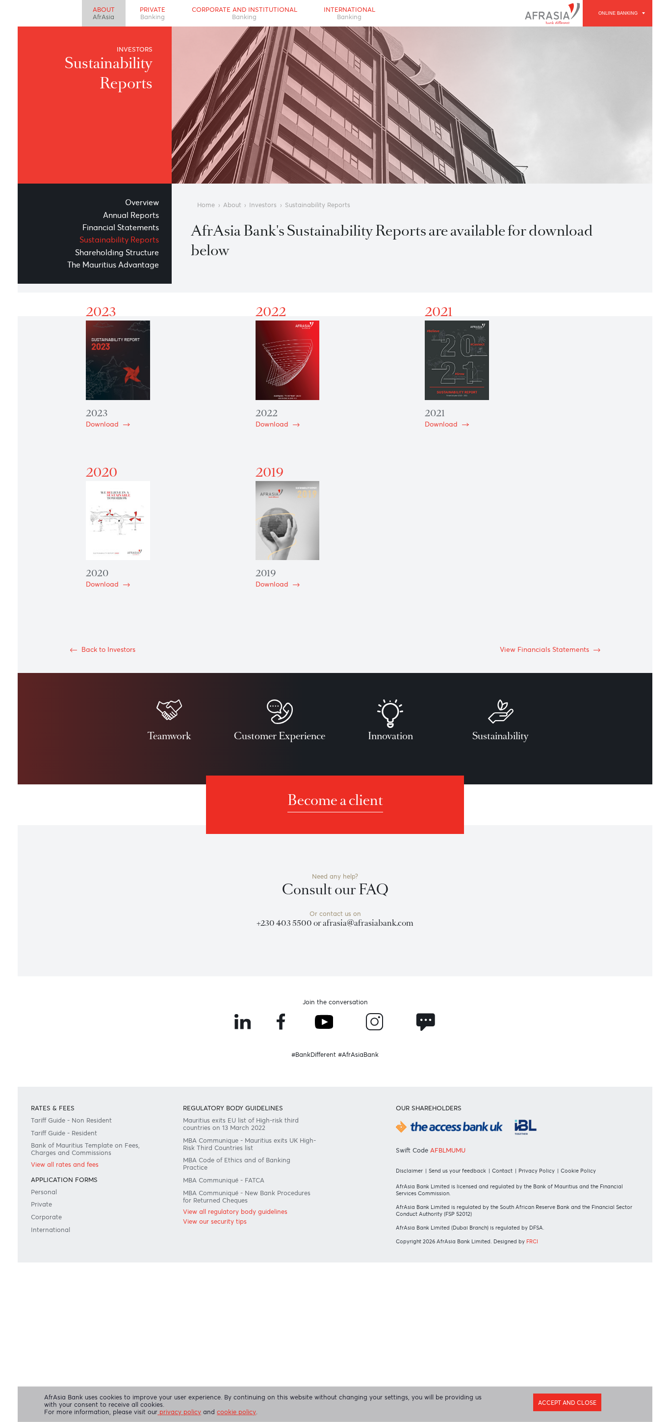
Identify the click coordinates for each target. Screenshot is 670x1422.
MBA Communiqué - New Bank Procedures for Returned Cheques (246, 1196)
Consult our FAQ (335, 889)
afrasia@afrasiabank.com (368, 923)
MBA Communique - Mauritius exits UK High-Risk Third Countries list (249, 1144)
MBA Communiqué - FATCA (223, 1180)
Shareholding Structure (117, 252)
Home (206, 205)
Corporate (46, 1217)
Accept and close (567, 1402)
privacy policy (179, 1412)
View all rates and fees (65, 1164)
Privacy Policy (536, 1170)
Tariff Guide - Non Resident (71, 1120)
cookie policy (236, 1412)
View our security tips (215, 1221)
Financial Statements (120, 227)
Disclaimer (409, 1170)
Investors (263, 205)
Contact (502, 1170)
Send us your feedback (457, 1170)
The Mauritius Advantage (113, 264)
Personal (44, 1192)
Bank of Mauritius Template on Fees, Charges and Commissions (85, 1149)
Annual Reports (131, 215)
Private (152, 13)
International (349, 13)
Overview (142, 202)
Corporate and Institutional (244, 13)
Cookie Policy (578, 1170)
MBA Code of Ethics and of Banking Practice (236, 1163)
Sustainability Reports (119, 239)
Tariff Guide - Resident (64, 1133)
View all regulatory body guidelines (235, 1211)
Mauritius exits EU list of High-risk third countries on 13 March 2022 (241, 1124)
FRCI (532, 1241)
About (104, 13)
